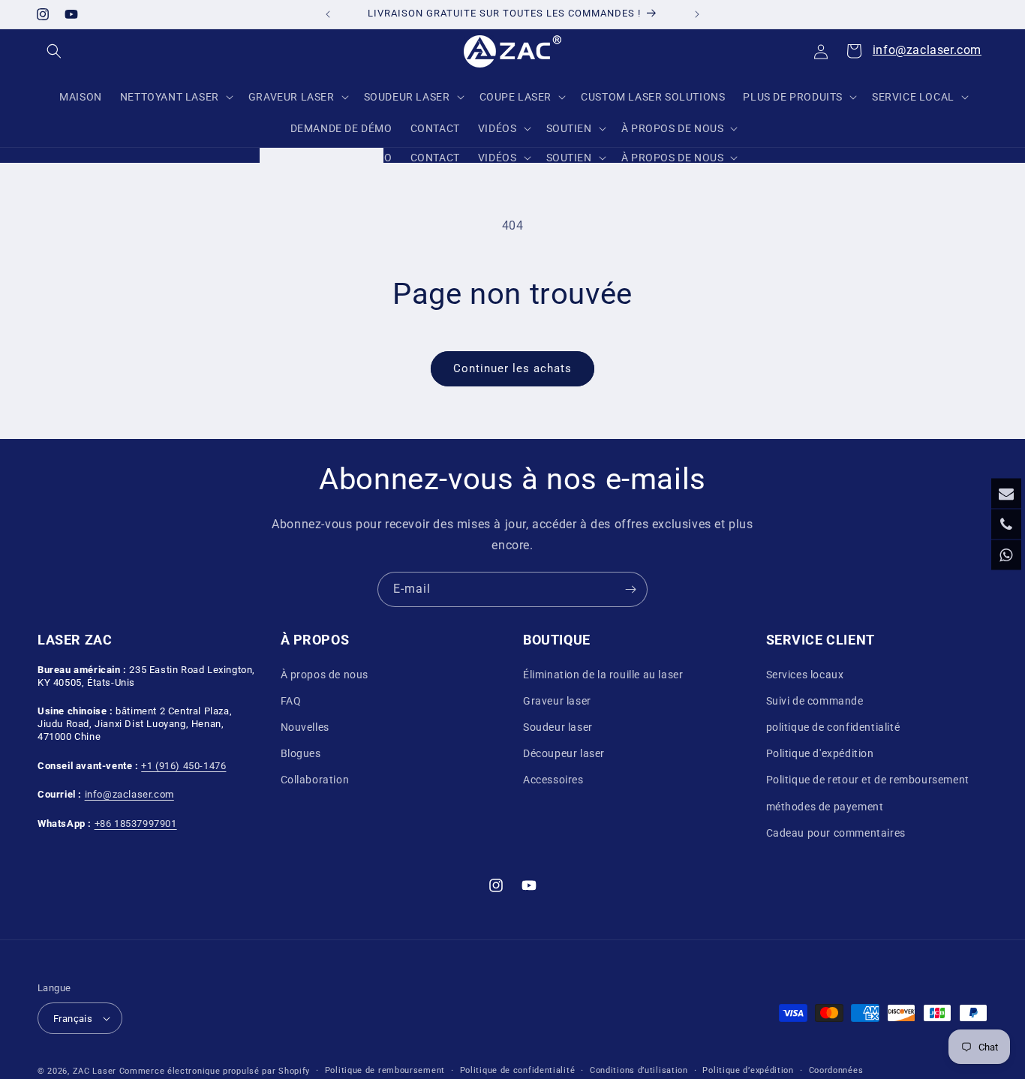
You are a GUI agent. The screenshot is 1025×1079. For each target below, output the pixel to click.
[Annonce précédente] (327, 14)
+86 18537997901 (136, 823)
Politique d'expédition (820, 753)
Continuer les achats (512, 368)
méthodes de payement (825, 806)
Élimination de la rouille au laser (603, 675)
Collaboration (315, 780)
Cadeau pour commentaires (836, 833)
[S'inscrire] (630, 589)
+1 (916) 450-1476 (183, 765)
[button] (54, 51)
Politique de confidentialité (518, 1070)
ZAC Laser (94, 1071)
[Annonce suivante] (697, 14)
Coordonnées (836, 1070)
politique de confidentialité (833, 727)
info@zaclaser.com (927, 50)
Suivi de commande (815, 701)
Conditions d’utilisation (639, 1070)
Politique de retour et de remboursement (867, 780)
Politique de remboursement (385, 1070)
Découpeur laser (564, 753)
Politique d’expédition (747, 1070)
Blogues (301, 753)
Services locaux (805, 675)
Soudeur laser (558, 727)
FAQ (291, 701)
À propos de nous (325, 675)
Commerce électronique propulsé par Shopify (214, 1071)
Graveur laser (557, 701)
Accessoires (553, 780)
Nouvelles (305, 727)
